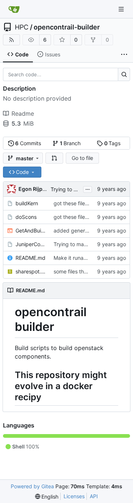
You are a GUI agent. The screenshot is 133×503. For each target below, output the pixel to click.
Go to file (82, 158)
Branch (70, 143)
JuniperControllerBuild (31, 244)
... (87, 188)
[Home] (14, 9)
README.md (30, 258)
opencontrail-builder (67, 27)
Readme (22, 113)
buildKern (27, 203)
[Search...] (124, 74)
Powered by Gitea (32, 486)
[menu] (47, 496)
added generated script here (88, 230)
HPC (21, 27)
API (94, 496)
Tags (112, 143)
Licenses (74, 496)
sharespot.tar (31, 271)
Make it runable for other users (90, 258)
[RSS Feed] (11, 39)
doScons (26, 217)
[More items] (124, 54)
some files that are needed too (90, 271)
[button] (54, 158)
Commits (28, 143)
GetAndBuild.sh (31, 230)
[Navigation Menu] (122, 9)
